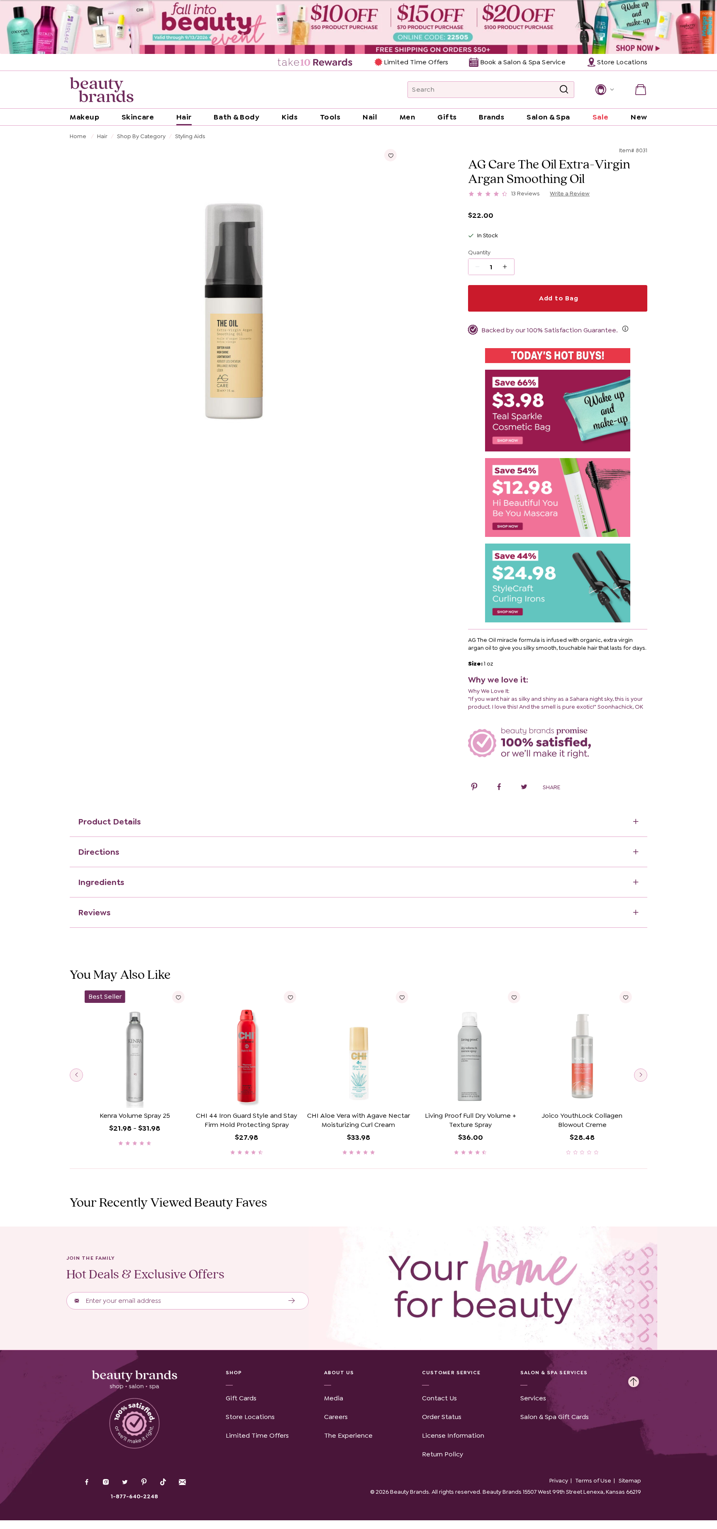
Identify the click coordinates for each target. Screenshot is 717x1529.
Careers (336, 1416)
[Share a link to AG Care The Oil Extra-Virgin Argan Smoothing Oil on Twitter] (524, 788)
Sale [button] (601, 117)
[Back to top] (633, 1379)
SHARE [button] (551, 787)
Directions (98, 851)
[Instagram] (105, 1483)
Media (333, 1398)
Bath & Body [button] (236, 117)
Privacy (558, 1480)
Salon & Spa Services (554, 1372)
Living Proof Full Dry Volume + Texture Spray (470, 1120)
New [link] (639, 117)
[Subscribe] (292, 1300)
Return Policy (442, 1454)
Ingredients (101, 882)
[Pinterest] (144, 1483)
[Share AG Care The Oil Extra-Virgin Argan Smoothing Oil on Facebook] (499, 788)
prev (76, 1075)
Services (533, 1398)
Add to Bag (557, 298)
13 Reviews (525, 193)
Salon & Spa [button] (548, 117)
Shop (234, 1372)
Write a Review (570, 193)
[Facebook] (86, 1483)
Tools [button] (330, 117)
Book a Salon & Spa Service (522, 62)
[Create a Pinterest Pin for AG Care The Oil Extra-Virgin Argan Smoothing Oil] (474, 788)
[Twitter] (125, 1483)
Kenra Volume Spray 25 (135, 1115)
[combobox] (491, 90)
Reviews (94, 912)
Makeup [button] (84, 117)
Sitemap (630, 1480)
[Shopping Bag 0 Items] (640, 89)
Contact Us (439, 1398)
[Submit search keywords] (564, 90)
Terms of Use (593, 1480)
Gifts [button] (447, 117)
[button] (604, 89)
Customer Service (451, 1372)
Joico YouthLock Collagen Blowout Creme (582, 1120)
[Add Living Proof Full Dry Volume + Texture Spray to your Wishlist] (513, 997)
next (640, 1075)
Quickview (134, 1095)
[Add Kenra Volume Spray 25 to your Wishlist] (178, 997)
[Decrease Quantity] (507, 267)
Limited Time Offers (416, 62)
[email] (182, 1482)
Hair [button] (184, 117)
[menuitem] (316, 62)
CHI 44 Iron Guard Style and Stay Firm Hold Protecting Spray (246, 1120)
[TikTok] (163, 1482)
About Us (339, 1372)
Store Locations (250, 1416)
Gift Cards (241, 1398)
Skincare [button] (138, 117)
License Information (453, 1435)
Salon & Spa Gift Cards (554, 1416)
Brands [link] (491, 117)
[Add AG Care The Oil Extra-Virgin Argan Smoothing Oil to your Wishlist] (390, 155)
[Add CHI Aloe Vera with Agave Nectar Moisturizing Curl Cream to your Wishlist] (402, 997)
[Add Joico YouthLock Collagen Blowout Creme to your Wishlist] (625, 997)
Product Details (109, 821)
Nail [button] (370, 117)
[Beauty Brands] (102, 89)
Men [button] (407, 117)
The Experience (348, 1435)
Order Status (441, 1416)
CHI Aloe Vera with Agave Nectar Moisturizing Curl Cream (358, 1120)
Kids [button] (290, 117)
